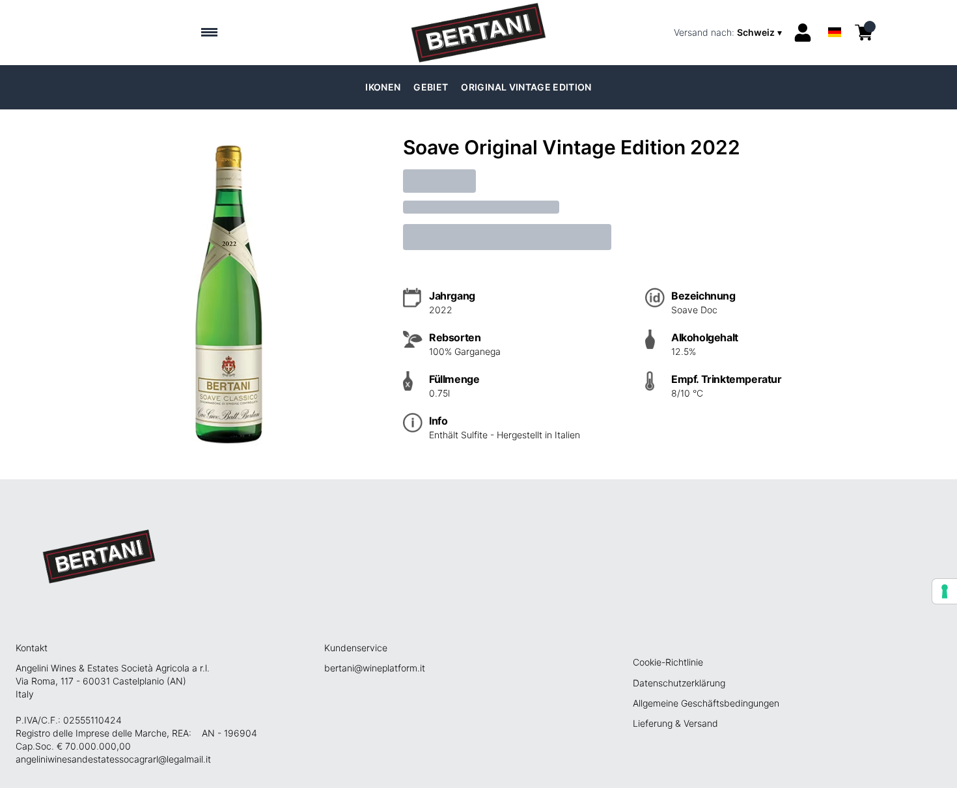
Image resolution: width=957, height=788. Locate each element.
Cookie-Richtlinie (668, 662)
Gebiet (430, 86)
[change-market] (729, 32)
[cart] (864, 32)
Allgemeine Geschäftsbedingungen (706, 703)
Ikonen (382, 86)
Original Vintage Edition (526, 86)
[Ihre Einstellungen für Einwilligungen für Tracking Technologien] (944, 591)
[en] (834, 15)
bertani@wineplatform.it (374, 667)
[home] (478, 32)
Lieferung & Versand (675, 723)
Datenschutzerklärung (679, 682)
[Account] (803, 32)
